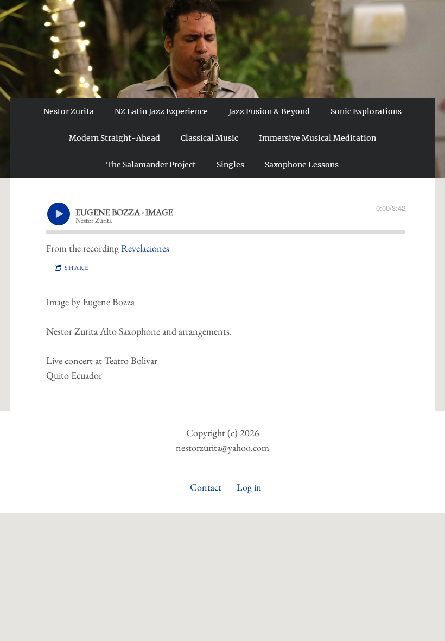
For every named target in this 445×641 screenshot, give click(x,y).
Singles (230, 164)
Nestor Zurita (68, 111)
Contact (205, 487)
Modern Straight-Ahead (114, 138)
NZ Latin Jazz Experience (161, 111)
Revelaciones (145, 248)
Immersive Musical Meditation (317, 138)
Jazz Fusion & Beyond (269, 111)
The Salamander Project (151, 164)
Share (77, 267)
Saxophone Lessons (302, 164)
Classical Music (209, 138)
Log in (249, 487)
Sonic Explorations (366, 111)
